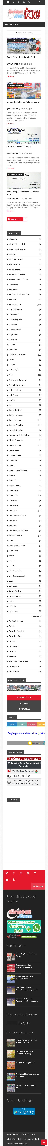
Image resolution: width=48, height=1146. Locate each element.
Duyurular (13, 340)
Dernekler (13, 324)
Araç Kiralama (14, 264)
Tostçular (13, 651)
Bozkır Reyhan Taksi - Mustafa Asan (25, 977)
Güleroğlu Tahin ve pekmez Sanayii (24, 102)
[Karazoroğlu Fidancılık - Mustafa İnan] (24, 180)
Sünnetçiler (13, 586)
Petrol (11, 541)
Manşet (12, 475)
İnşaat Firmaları (15, 420)
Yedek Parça (14, 666)
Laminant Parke (15, 455)
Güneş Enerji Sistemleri (18, 380)
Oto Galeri (13, 510)
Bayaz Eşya (13, 284)
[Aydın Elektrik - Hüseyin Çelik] (24, 46)
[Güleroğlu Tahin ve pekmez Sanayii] (24, 91)
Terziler (12, 641)
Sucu (11, 581)
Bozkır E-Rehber (12, 1134)
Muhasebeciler (15, 490)
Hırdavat (12, 405)
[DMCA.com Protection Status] (29, 937)
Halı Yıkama (13, 395)
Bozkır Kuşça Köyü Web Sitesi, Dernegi (26, 1041)
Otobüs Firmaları (15, 536)
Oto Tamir (13, 526)
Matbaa (12, 480)
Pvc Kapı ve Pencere (17, 546)
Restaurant (13, 551)
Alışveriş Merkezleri (17, 244)
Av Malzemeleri (15, 269)
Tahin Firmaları (15, 596)
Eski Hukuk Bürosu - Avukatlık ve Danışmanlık (27, 988)
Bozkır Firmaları (15, 85)
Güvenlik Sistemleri (16, 385)
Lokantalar (13, 460)
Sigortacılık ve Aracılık (17, 576)
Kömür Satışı (14, 450)
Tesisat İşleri (14, 646)
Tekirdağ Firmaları (16, 621)
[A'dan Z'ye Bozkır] (24, 690)
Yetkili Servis (14, 671)
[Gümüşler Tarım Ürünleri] (24, 136)
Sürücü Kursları (15, 591)
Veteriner (12, 656)
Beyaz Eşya (13, 289)
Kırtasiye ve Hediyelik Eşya (19, 435)
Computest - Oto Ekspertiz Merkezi (24, 966)
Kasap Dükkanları (16, 430)
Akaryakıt (13, 239)
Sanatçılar (13, 561)
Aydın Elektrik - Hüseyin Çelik (21, 57)
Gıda (11, 375)
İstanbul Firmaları (16, 130)
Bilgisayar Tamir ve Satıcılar (19, 294)
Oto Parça (13, 521)
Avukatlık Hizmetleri (17, 274)
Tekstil (11, 626)
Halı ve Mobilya (15, 390)
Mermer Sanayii (15, 485)
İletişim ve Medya (16, 415)
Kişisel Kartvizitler (16, 440)
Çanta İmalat (14, 314)
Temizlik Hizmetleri (16, 631)
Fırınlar (12, 365)
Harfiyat (12, 400)
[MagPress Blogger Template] (24, 13)
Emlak (11, 360)
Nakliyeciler (13, 495)
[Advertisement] (24, 828)
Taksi (11, 601)
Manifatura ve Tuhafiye (18, 470)
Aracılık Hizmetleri (16, 259)
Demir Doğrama (15, 319)
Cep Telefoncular (15, 309)
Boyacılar (12, 299)
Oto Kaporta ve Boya (17, 515)
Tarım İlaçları (14, 611)
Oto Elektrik (14, 505)
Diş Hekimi (13, 335)
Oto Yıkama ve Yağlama (18, 531)
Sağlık (11, 556)
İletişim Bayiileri (15, 410)
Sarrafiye (12, 566)
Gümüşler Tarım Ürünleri (19, 146)
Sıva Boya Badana (16, 571)
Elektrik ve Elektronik (18, 40)
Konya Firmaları (15, 445)
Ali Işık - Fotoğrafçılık (25, 1062)
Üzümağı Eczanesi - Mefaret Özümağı (24, 1052)
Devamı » (10, 76)
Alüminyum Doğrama (17, 249)
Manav (12, 465)
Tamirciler (13, 606)
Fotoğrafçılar (14, 370)
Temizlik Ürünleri (15, 636)
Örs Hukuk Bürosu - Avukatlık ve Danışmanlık (27, 1000)
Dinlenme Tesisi (15, 330)
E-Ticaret (12, 345)
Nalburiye (13, 500)
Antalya (12, 254)
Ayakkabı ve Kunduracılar (19, 279)
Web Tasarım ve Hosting (18, 661)
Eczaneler (13, 350)
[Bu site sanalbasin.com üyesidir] (14, 937)
